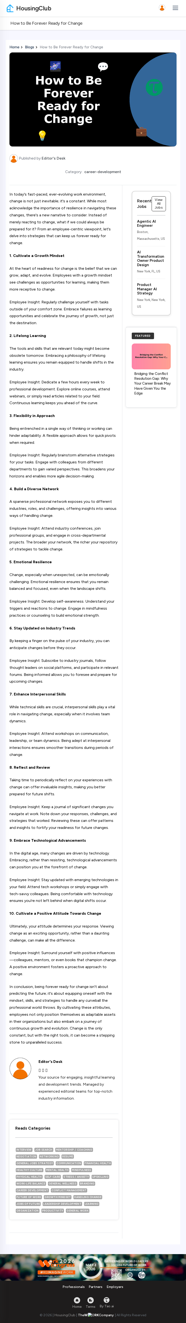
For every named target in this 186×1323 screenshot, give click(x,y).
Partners (96, 1287)
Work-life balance (30, 1183)
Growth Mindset (58, 1197)
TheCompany (96, 1315)
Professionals (73, 1287)
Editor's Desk (53, 158)
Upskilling (100, 1176)
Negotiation (26, 1156)
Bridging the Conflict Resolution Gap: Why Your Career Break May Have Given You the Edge (152, 383)
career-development (102, 171)
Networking (49, 1156)
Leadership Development (62, 1204)
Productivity (52, 1210)
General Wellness (63, 1183)
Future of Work (28, 1197)
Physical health (29, 1176)
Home (14, 47)
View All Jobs (159, 204)
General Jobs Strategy (34, 1163)
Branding (87, 1183)
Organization (27, 1210)
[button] (162, 8)
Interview (24, 1149)
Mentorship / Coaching (74, 1149)
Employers (115, 1287)
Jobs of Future (28, 1204)
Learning (92, 1204)
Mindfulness (81, 1170)
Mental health (57, 1170)
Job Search (44, 1149)
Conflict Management (69, 1190)
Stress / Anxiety (76, 1176)
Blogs (29, 47)
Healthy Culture (29, 1170)
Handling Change (87, 1197)
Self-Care (52, 1176)
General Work (78, 1210)
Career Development (32, 1190)
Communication (68, 1163)
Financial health (98, 1163)
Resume (67, 1156)
